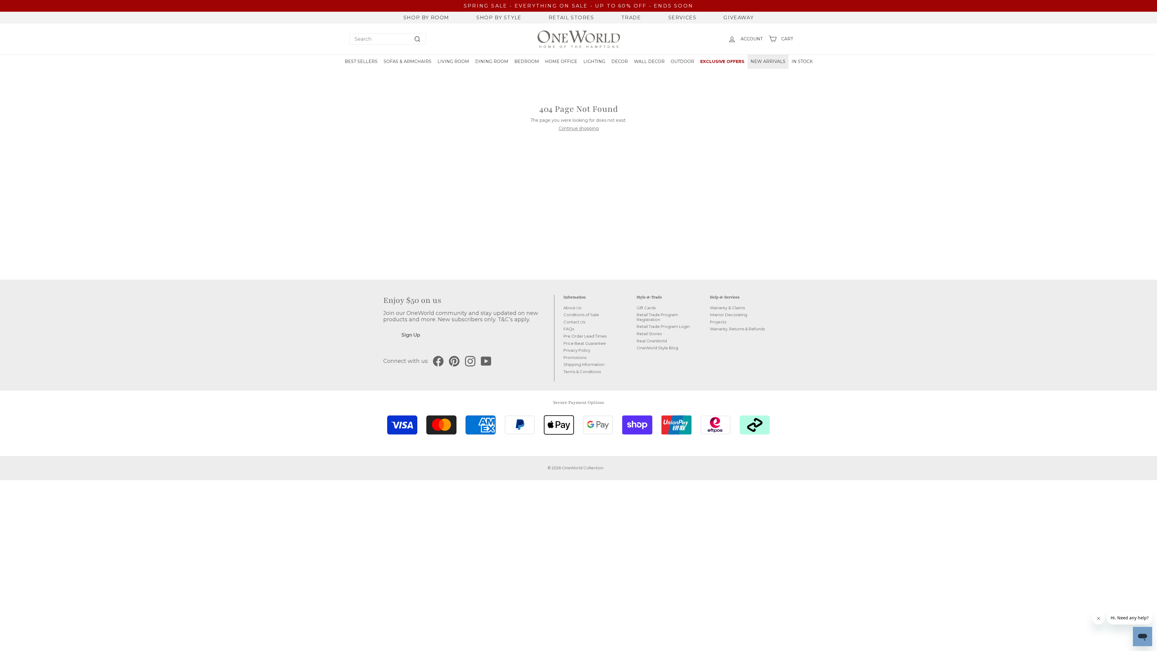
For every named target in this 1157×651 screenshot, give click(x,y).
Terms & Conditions (582, 371)
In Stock (802, 61)
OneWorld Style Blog (657, 347)
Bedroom (526, 61)
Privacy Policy (576, 350)
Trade (631, 17)
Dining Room (491, 61)
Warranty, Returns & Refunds (737, 328)
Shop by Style (499, 17)
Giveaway (738, 17)
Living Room (453, 61)
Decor (619, 61)
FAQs (568, 328)
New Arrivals (768, 61)
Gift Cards (646, 307)
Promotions (574, 357)
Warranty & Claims (727, 307)
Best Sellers (361, 61)
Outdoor (682, 61)
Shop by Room (426, 17)
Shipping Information (583, 364)
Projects (718, 321)
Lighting (594, 61)
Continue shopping (579, 128)
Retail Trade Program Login (663, 326)
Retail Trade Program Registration (657, 317)
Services (682, 17)
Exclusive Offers (722, 61)
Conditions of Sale (581, 314)
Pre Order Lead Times (585, 336)
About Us (572, 307)
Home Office (561, 61)
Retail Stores (571, 17)
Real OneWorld (652, 340)
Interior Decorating (728, 314)
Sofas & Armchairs (407, 61)
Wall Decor (649, 61)
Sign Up (410, 335)
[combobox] (388, 39)
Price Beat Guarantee (584, 343)
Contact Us (574, 321)
